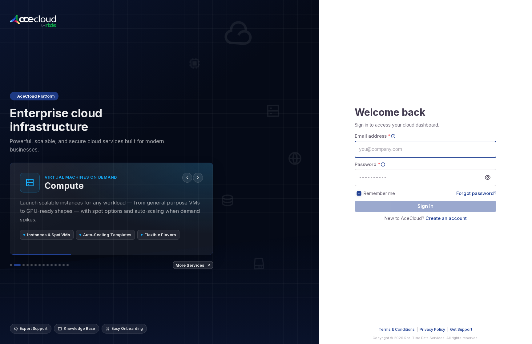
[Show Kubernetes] (35, 265)
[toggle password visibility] (487, 177)
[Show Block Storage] (23, 265)
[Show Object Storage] (31, 265)
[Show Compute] (17, 265)
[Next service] (198, 178)
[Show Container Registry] (47, 265)
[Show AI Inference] (43, 265)
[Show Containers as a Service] (51, 265)
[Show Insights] (59, 265)
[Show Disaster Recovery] (63, 265)
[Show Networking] (27, 265)
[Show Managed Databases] (39, 265)
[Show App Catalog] (55, 265)
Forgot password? (476, 193)
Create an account (446, 218)
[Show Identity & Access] (67, 265)
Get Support (461, 329)
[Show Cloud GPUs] (11, 265)
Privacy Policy (432, 329)
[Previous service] (187, 178)
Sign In (425, 206)
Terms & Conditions (397, 329)
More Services (189, 265)
